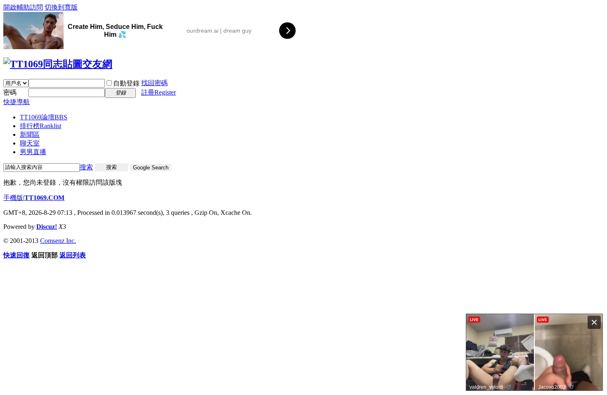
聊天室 (30, 143)
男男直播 (33, 151)
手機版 (13, 197)
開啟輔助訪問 (23, 7)
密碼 (10, 92)
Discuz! (46, 226)
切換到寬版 (61, 7)
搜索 (86, 167)
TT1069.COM (44, 197)
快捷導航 (16, 101)
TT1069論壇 (43, 117)
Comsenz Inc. (58, 240)
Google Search (150, 167)
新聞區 (30, 134)
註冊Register (158, 92)
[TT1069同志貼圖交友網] (57, 64)
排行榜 (40, 125)
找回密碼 (154, 82)
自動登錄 (126, 83)
